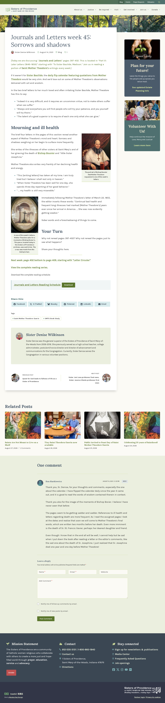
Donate (155, 9)
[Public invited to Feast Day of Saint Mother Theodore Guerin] (102, 425)
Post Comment (46, 619)
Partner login (139, 697)
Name (42, 572)
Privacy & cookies (153, 697)
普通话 (20, 694)
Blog (121, 2)
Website (104, 572)
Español (13, 694)
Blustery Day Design (16, 697)
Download (68, 285)
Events (128, 2)
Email (73, 572)
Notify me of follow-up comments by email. (59, 604)
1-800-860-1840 (86, 649)
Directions (67, 667)
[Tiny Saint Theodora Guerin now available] (63, 425)
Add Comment (45, 581)
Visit (116, 9)
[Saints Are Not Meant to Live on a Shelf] (23, 425)
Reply (125, 481)
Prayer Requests (138, 2)
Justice (90, 9)
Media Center (122, 654)
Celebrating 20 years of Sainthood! (141, 442)
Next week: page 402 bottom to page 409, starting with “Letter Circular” (51, 260)
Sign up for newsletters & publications (136, 649)
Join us (143, 9)
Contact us (68, 654)
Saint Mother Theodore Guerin (25, 318)
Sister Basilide (35, 75)
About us (78, 9)
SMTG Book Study (51, 318)
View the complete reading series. (29, 267)
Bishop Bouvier (46, 153)
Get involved (129, 9)
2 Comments (25, 448)
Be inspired (104, 9)
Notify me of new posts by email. (54, 611)
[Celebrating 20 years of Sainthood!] (142, 425)
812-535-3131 (69, 649)
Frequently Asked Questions (130, 658)
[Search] (159, 2)
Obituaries (150, 2)
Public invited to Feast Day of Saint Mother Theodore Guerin (101, 443)
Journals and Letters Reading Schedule (37, 284)
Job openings (122, 663)
